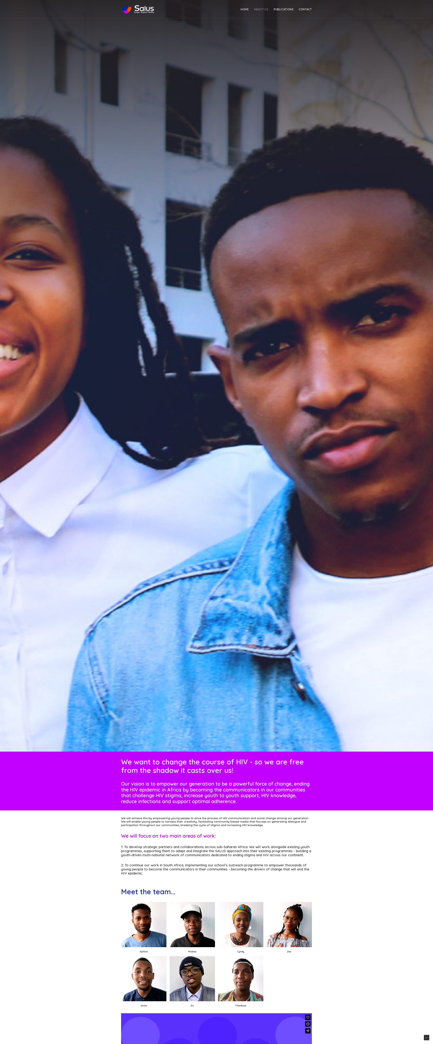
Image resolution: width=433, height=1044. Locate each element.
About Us (261, 9)
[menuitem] (246, 9)
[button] (143, 924)
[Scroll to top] (426, 1037)
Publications (283, 9)
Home (245, 9)
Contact (305, 9)
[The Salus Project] (137, 9)
